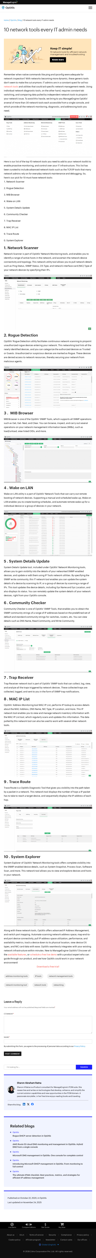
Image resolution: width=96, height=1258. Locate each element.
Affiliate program (33, 1240)
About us (10, 1235)
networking (59, 985)
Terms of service (36, 1235)
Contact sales (66, 1240)
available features (17, 954)
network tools (11, 86)
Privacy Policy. (80, 1046)
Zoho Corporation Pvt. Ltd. (42, 1251)
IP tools (38, 976)
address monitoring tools (17, 976)
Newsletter (50, 1240)
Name (6, 1037)
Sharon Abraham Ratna (29, 1083)
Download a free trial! (48, 966)
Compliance (66, 1235)
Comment (8, 1014)
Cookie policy (14, 1240)
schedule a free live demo (43, 954)
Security (52, 1235)
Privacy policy (83, 1235)
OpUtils (43, 1198)
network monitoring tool (16, 985)
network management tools (61, 976)
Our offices (82, 1240)
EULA (22, 1235)
